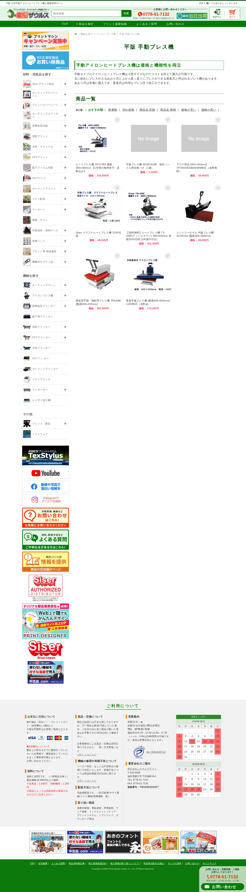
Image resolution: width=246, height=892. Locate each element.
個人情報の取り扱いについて (125, 863)
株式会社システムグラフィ (142, 769)
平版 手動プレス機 (129, 34)
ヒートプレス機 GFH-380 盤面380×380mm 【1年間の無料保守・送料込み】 (99, 146)
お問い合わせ (175, 23)
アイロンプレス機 (106, 34)
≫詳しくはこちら (87, 754)
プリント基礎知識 (115, 23)
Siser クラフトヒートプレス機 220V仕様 (99, 214)
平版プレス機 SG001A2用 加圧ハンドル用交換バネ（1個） (149, 146)
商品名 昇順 (147, 109)
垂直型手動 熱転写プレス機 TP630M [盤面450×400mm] (99, 281)
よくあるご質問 (146, 23)
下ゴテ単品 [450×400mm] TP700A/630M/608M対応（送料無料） (199, 146)
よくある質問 (58, 863)
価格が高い (208, 109)
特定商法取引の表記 (154, 863)
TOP (65, 23)
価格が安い (188, 109)
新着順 (112, 109)
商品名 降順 (168, 109)
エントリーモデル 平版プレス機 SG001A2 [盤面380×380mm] (199, 214)
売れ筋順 (128, 109)
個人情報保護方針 (156, 752)
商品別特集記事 (76, 863)
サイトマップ (209, 863)
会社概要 (42, 863)
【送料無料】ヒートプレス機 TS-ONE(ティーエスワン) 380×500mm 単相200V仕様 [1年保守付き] (149, 214)
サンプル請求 (174, 863)
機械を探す (87, 34)
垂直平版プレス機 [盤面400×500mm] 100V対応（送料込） (149, 281)
